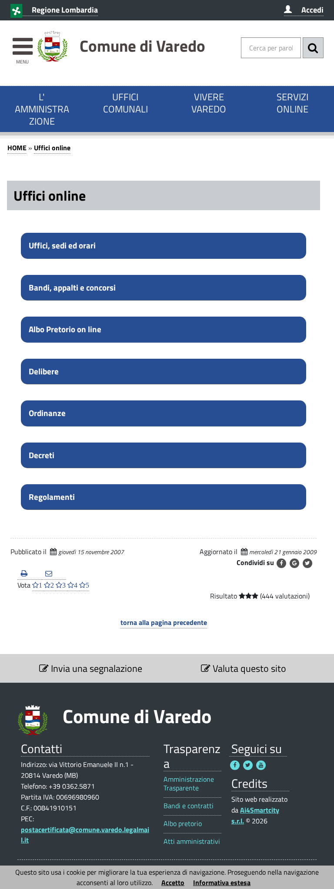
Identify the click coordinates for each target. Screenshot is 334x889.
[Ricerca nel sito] (313, 47)
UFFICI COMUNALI (125, 103)
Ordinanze (47, 413)
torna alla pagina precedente (163, 622)
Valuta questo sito (248, 668)
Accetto (172, 882)
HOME (17, 147)
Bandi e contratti (189, 806)
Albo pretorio (183, 824)
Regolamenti (52, 497)
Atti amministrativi (192, 841)
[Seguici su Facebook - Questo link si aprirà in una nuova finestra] (235, 765)
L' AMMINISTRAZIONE (42, 109)
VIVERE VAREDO (208, 103)
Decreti (41, 455)
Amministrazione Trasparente (189, 783)
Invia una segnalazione (95, 668)
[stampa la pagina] (29, 574)
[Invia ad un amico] (54, 574)
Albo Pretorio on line (65, 329)
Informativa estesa (221, 882)
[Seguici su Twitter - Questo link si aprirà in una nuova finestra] (248, 765)
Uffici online (52, 147)
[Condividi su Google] (294, 563)
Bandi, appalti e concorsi (72, 287)
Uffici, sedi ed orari (62, 245)
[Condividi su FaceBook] (281, 563)
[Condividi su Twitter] (307, 563)
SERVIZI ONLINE (292, 103)
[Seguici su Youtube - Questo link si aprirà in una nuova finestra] (261, 765)
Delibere (44, 371)
